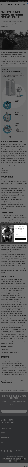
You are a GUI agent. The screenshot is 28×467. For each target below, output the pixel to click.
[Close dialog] (26, 225)
